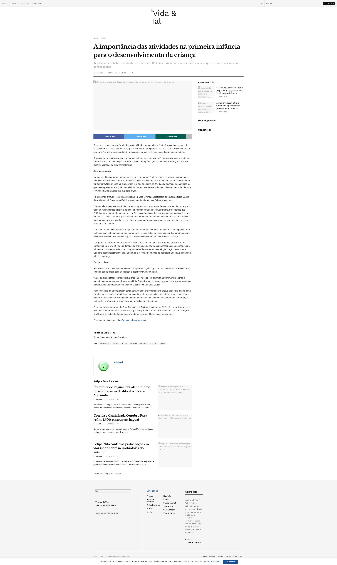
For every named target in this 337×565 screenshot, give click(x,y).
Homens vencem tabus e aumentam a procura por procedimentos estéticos (228, 106)
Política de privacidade (105, 505)
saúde (162, 343)
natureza (143, 343)
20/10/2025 (109, 424)
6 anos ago (222, 97)
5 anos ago (222, 112)
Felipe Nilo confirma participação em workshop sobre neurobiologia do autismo (121, 448)
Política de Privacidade (210, 562)
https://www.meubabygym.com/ (131, 320)
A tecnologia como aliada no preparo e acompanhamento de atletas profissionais (229, 90)
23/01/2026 (109, 399)
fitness (124, 343)
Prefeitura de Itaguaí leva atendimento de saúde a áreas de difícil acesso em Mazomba (121, 391)
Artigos (150, 496)
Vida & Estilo (37, 3)
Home (4, 3)
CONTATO (330, 3)
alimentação (105, 343)
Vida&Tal (99, 73)
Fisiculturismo (153, 505)
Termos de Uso (102, 502)
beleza (116, 343)
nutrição (153, 343)
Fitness (150, 508)
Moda (149, 512)
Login (260, 3)
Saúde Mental (169, 503)
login (102, 473)
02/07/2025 (109, 456)
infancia (133, 343)
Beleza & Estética (16, 3)
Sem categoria (170, 510)
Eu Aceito (230, 562)
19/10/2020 (112, 73)
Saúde (26, 3)
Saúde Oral (168, 506)
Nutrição (167, 496)
